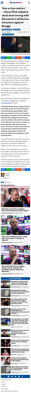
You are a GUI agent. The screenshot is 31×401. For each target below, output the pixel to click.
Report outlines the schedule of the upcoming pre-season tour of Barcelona (19, 368)
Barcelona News (6, 29)
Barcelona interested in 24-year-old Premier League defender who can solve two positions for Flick (19, 301)
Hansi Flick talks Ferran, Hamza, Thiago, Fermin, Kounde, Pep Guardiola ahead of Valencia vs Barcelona (13, 268)
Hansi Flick (17, 29)
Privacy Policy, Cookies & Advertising (9, 391)
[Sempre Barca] (15, 3)
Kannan (8, 32)
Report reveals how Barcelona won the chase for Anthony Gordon (20, 342)
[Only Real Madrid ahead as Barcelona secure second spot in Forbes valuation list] (6, 293)
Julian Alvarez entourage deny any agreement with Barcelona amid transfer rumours (20, 350)
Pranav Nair (13, 354)
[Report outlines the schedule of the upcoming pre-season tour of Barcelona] (6, 370)
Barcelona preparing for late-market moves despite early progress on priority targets (19, 283)
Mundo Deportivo (6, 103)
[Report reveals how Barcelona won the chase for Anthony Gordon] (6, 343)
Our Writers (3, 386)
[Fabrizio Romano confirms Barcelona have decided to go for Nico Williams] (6, 361)
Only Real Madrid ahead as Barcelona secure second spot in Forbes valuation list (20, 292)
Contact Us (3, 384)
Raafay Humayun (14, 363)
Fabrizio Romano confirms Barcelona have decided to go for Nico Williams (19, 359)
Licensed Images (4, 388)
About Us (3, 382)
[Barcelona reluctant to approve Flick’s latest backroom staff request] (15, 197)
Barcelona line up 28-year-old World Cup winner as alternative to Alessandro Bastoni (20, 332)
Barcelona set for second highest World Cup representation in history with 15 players (20, 311)
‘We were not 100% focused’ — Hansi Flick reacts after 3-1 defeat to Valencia (14, 238)
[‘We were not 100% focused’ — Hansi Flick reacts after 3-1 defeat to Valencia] (15, 225)
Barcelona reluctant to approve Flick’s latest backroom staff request (15, 209)
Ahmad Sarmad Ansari (7, 213)
